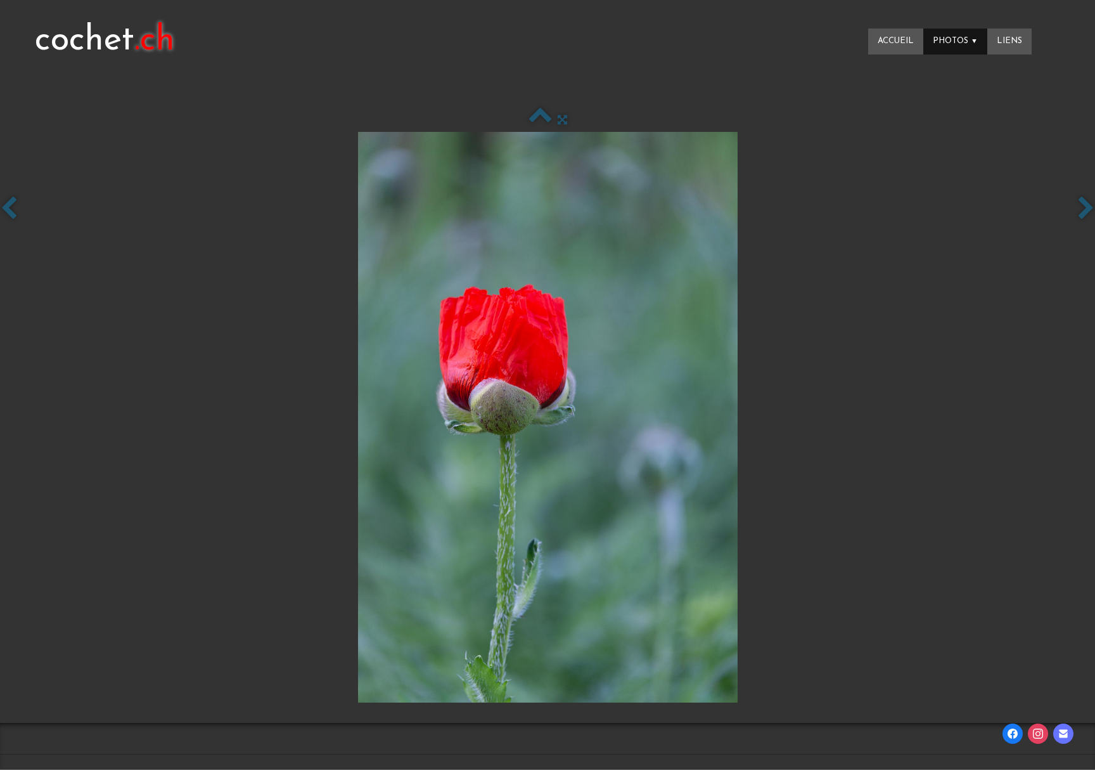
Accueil (896, 41)
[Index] (540, 120)
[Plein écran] (562, 120)
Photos (955, 41)
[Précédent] (9, 209)
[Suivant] (1086, 209)
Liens (1009, 41)
